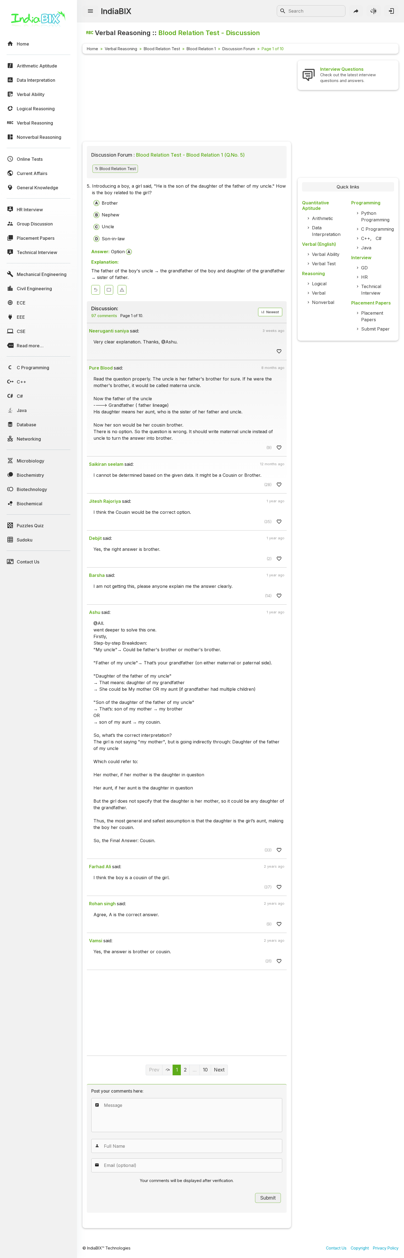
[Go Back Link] (95, 290)
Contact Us (336, 1248)
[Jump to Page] (167, 1070)
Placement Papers (372, 316)
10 (205, 1070)
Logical (319, 283)
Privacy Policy (386, 1248)
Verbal (318, 293)
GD (364, 267)
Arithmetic (322, 218)
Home (92, 48)
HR (364, 277)
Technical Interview (371, 290)
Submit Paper (375, 329)
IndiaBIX (116, 11)
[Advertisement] (186, 98)
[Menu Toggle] (90, 11)
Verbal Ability (325, 254)
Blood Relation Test (162, 48)
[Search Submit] (283, 11)
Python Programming (375, 216)
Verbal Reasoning (121, 48)
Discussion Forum (238, 48)
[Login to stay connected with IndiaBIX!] (391, 11)
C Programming (377, 229)
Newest (272, 312)
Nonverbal (323, 302)
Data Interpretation (326, 231)
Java (366, 247)
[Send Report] (122, 290)
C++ (365, 238)
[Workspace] (108, 290)
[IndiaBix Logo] (38, 21)
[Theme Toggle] (374, 11)
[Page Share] (356, 11)
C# (378, 238)
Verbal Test (324, 263)
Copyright (360, 1248)
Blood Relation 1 (201, 48)
